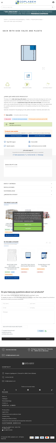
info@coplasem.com (12, 355)
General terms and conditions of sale (11, 414)
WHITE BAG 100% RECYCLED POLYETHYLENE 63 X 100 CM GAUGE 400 (12, 267)
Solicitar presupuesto (16, 135)
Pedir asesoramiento (20, 154)
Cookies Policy (6, 416)
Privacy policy (5, 410)
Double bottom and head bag (44, 265)
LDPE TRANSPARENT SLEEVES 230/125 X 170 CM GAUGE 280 (12, 225)
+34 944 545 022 (31, 154)
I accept (28, 228)
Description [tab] (11, 164)
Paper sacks (43, 223)
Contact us (5, 403)
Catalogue (4, 398)
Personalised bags (6, 401)
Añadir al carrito (12, 235)
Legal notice (5, 412)
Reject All (28, 224)
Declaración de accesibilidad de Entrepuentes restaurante (17, 420)
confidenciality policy (7, 334)
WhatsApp (40, 154)
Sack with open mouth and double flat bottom (28, 265)
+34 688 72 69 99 (8, 430)
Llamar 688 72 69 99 (40, 135)
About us (4, 396)
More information (18, 221)
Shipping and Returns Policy (9, 418)
